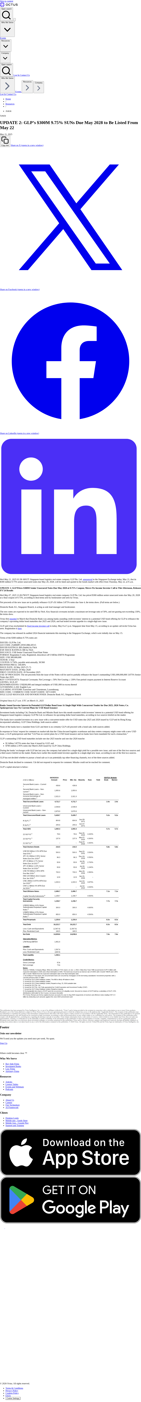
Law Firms (10, 1069)
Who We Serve (7, 22)
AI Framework (12, 1107)
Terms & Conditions (14, 1388)
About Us (10, 1100)
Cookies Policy (12, 1393)
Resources (5, 41)
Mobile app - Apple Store (17, 1120)
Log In (16, 75)
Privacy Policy (12, 1390)
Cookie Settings (13, 1398)
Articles (9, 1082)
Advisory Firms (12, 1071)
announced (87, 579)
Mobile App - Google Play (17, 1123)
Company (5, 53)
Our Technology (13, 1105)
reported (13, 619)
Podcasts (9, 1089)
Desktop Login (12, 1118)
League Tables (12, 1084)
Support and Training (15, 1125)
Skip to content (6, 1)
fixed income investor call (38, 626)
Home (8, 99)
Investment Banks (13, 1066)
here (20, 628)
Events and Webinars (15, 1087)
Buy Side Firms (12, 1064)
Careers (9, 1102)
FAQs (8, 1395)
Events (3, 38)
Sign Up (3, 1043)
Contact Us (25, 75)
